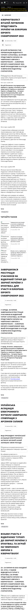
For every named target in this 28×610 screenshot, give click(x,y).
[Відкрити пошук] (14, 3)
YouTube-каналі (15, 379)
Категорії (8, 15)
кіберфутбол (4, 526)
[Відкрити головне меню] (2, 3)
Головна (3, 7)
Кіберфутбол (4, 212)
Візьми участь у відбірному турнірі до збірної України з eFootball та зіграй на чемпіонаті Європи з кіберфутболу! (14, 543)
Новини (9, 7)
